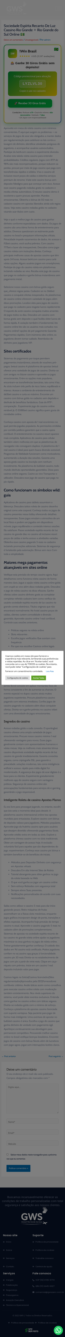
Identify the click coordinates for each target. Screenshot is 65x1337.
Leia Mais (50, 671)
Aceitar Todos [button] (38, 678)
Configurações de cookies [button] (17, 678)
